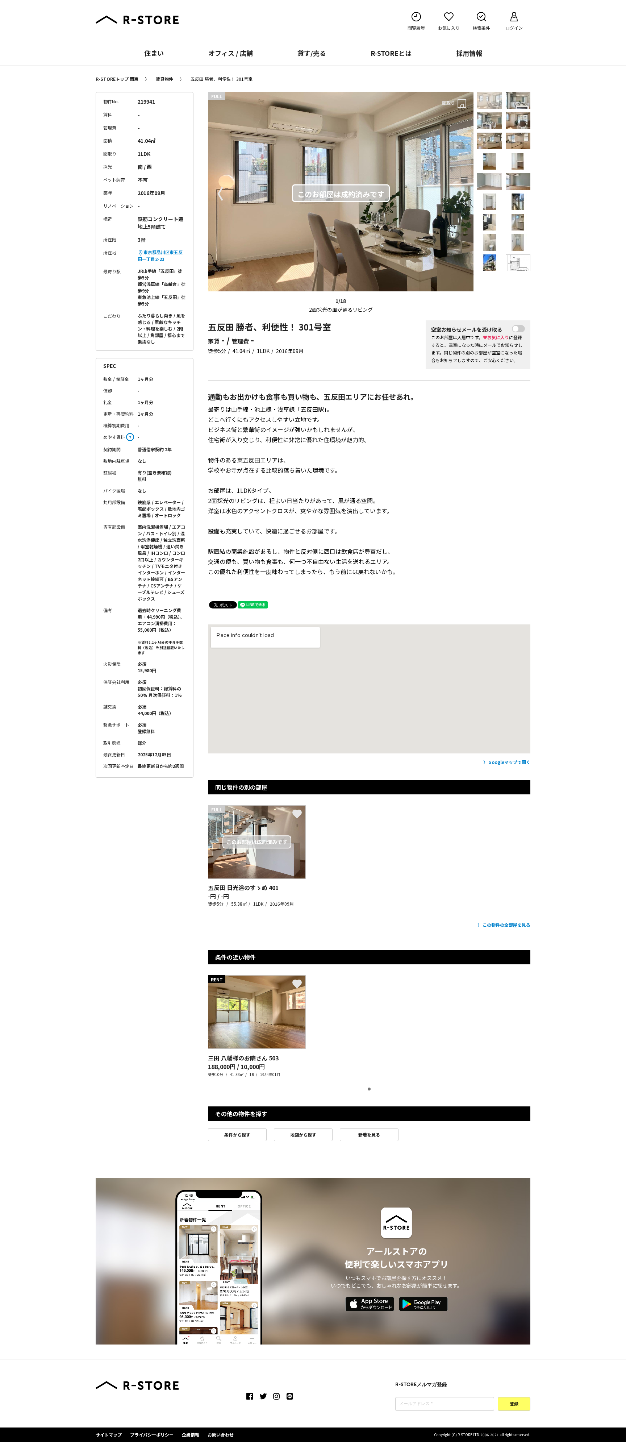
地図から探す (303, 1134)
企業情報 (190, 1434)
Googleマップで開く (509, 762)
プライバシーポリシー (152, 1434)
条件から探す (237, 1134)
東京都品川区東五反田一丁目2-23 (160, 255)
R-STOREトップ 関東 (117, 79)
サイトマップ (109, 1434)
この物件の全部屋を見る (506, 925)
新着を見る (369, 1134)
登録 (514, 1404)
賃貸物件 (164, 79)
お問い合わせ (221, 1434)
